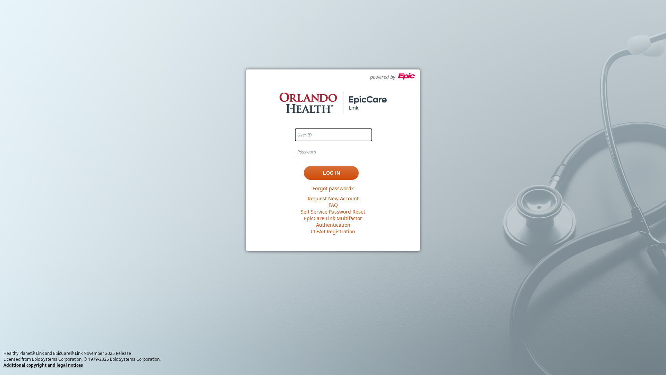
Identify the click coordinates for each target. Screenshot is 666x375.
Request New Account (333, 198)
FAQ (333, 205)
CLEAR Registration (333, 231)
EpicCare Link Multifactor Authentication (333, 221)
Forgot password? (333, 188)
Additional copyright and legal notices (43, 365)
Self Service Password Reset (333, 211)
